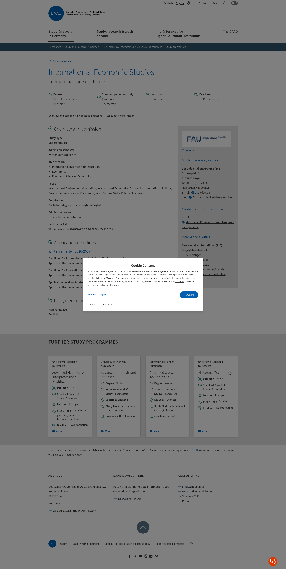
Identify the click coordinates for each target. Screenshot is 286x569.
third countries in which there (129, 274)
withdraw (179, 281)
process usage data (159, 271)
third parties (129, 271)
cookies (141, 271)
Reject (103, 294)
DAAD (116, 271)
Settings (92, 294)
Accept (189, 295)
